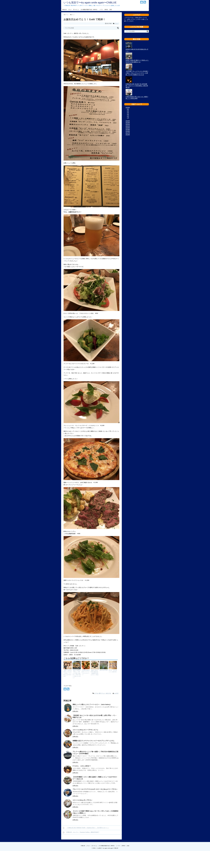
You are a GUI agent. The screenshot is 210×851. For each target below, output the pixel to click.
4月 (128, 112)
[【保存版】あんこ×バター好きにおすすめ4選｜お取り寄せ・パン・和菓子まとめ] (68, 719)
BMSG (106, 9)
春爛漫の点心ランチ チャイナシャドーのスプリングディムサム (93, 740)
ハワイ (101, 9)
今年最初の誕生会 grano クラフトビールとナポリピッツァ (86, 672)
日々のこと (76, 9)
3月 (128, 114)
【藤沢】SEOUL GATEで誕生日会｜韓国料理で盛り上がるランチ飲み (95, 672)
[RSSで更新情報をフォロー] (144, 2)
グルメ (70, 9)
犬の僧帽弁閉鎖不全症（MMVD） (89, 9)
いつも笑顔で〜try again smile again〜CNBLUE (90, 2)
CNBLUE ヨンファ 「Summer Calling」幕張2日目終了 (82, 832)
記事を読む (75, 711)
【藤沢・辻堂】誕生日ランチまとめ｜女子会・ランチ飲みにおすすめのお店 (67, 673)
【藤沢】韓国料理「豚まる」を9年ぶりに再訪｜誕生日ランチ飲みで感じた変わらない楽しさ (76, 674)
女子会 (96, 693)
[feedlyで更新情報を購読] (141, 2)
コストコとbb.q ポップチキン (82, 800)
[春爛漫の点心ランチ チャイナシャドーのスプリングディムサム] (68, 744)
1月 (128, 118)
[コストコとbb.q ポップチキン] (68, 803)
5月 (128, 111)
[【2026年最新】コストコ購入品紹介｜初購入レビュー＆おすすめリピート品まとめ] (68, 780)
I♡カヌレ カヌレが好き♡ (82, 766)
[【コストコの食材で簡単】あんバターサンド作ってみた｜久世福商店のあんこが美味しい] (68, 814)
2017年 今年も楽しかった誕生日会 (113, 671)
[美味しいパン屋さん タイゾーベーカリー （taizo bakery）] (68, 708)
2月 (128, 116)
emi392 (116, 693)
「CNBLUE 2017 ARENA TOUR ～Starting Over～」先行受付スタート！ (87, 827)
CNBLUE (64, 9)
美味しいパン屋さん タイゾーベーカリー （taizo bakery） (92, 704)
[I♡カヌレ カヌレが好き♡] (68, 769)
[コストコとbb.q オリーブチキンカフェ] (68, 733)
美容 (111, 9)
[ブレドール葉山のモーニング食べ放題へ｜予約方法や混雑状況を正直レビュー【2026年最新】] (68, 755)
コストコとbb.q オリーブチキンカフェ (85, 730)
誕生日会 (108, 693)
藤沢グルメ (102, 693)
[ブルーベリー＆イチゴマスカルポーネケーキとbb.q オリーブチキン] (68, 792)
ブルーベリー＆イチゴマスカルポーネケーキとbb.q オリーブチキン (95, 789)
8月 (128, 109)
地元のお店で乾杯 (104, 670)
